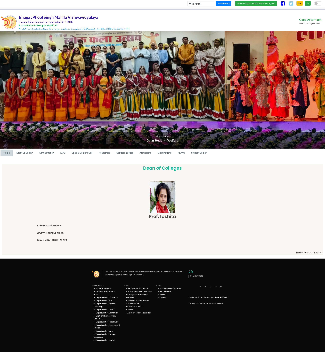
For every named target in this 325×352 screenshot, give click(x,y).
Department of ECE (103, 300)
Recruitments (165, 291)
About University (24, 152)
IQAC (63, 152)
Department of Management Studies (107, 326)
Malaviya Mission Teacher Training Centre (138, 302)
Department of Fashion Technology (104, 305)
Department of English (105, 340)
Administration (46, 152)
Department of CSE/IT (105, 309)
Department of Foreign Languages (104, 335)
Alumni (181, 152)
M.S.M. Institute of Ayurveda (139, 291)
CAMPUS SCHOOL (135, 306)
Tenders (163, 294)
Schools (163, 297)
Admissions (145, 152)
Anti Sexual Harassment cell (139, 313)
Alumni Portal (224, 3)
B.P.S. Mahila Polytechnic (138, 288)
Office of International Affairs (104, 292)
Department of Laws (104, 331)
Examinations (164, 152)
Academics (104, 152)
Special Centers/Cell (82, 152)
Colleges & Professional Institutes (137, 296)
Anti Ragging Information (170, 288)
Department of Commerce (106, 297)
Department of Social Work (107, 322)
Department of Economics (106, 313)
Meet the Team (221, 297)
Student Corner (199, 152)
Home (7, 152)
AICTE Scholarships (103, 288)
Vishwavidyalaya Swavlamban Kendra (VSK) (256, 3)
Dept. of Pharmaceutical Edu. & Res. (105, 317)
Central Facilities (124, 152)
